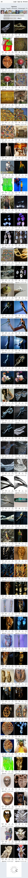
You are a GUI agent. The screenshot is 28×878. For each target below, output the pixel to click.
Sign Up (19, 1)
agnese (4, 36)
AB (1, 1)
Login (15, 1)
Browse (25, 1)
